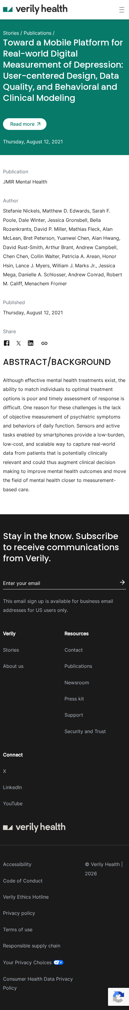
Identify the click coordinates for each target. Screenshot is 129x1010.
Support (73, 715)
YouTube (12, 803)
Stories (11, 33)
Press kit (74, 699)
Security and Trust (85, 731)
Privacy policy (19, 913)
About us (13, 666)
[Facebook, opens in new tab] (6, 343)
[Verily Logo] (35, 9)
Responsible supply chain (31, 946)
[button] (24, 124)
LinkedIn (12, 787)
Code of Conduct (23, 881)
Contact (73, 650)
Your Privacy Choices (27, 962)
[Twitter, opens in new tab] (18, 343)
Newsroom (76, 683)
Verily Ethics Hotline (26, 897)
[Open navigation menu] (122, 9)
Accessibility (17, 864)
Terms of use (17, 929)
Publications (37, 33)
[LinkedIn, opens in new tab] (30, 343)
